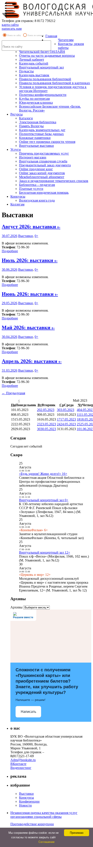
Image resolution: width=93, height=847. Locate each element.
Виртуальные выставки (36, 145)
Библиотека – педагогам (37, 185)
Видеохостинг (20, 768)
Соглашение (46, 842)
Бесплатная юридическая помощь (44, 192)
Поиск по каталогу (35, 35)
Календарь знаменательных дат (42, 130)
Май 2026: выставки (28, 327)
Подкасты (26, 71)
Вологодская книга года (37, 200)
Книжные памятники (35, 138)
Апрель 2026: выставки (32, 361)
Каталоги (26, 118)
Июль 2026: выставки (30, 260)
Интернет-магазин (32, 157)
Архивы (16, 607)
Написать (28, 711)
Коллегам (17, 204)
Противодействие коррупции (32, 824)
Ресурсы (16, 114)
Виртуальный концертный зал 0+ (43, 500)
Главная (51, 36)
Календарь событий (33, 63)
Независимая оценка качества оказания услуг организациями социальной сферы (43, 815)
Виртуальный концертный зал (41, 67)
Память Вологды (31, 126)
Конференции (29, 801)
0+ (36, 236)
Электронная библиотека (37, 122)
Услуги (15, 149)
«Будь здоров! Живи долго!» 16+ (43, 474)
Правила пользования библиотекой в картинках (54, 83)
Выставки (25, 236)
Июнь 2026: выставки (30, 294)
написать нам (12, 28)
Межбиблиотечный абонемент (41, 177)
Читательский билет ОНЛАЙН (42, 51)
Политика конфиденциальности (42, 95)
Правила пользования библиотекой (45, 79)
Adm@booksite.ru (23, 760)
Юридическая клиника (36, 102)
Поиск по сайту (14, 35)
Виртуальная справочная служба (43, 161)
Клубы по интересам (34, 98)
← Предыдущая (13, 393)
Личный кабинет (31, 59)
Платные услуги (31, 188)
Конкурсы (17, 196)
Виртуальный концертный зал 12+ (44, 552)
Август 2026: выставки (31, 226)
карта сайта (10, 25)
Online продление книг (36, 169)
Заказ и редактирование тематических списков (53, 181)
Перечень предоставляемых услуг (44, 153)
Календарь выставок (34, 75)
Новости (25, 805)
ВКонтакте (18, 764)
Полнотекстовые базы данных (41, 134)
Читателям (66, 40)
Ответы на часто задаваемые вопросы (47, 55)
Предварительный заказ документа (45, 165)
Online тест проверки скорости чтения (47, 142)
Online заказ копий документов (42, 173)
